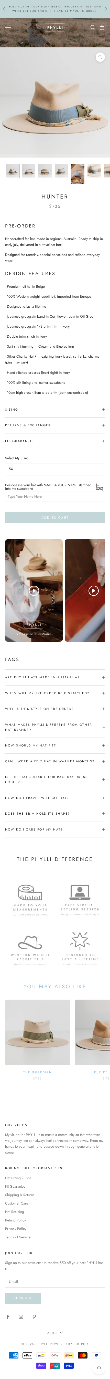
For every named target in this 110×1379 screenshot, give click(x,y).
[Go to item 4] (61, 171)
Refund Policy (15, 1220)
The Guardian (37, 1072)
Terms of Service (17, 1237)
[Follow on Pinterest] (34, 1316)
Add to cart (55, 517)
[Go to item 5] (78, 174)
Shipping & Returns (19, 1194)
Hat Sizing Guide (18, 1177)
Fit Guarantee (15, 1186)
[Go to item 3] (45, 171)
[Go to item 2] (28, 171)
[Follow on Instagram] (21, 1316)
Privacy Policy (15, 1228)
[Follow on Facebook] (7, 1316)
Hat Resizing (14, 1211)
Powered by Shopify (69, 1344)
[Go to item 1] (12, 171)
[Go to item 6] (94, 171)
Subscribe (23, 1298)
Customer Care (16, 1203)
